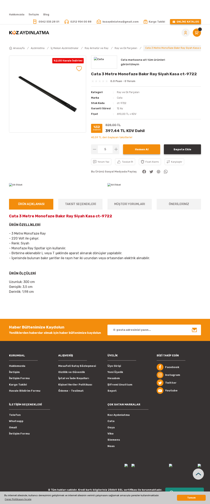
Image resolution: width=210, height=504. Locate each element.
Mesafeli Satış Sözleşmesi (77, 365)
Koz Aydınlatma (118, 414)
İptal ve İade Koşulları (73, 378)
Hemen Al (141, 149)
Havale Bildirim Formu (24, 390)
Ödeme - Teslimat (71, 390)
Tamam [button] (191, 497)
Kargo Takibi (18, 384)
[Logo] (29, 33)
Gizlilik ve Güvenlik (71, 372)
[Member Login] (185, 33)
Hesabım (113, 378)
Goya (111, 427)
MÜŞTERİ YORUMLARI (129, 204)
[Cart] (197, 33)
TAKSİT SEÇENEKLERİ (80, 204)
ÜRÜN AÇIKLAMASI (31, 204)
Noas (111, 446)
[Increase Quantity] (116, 149)
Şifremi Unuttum (119, 384)
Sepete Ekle (182, 149)
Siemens (113, 439)
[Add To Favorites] (79, 68)
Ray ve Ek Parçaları (128, 92)
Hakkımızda (17, 365)
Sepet (112, 390)
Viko (110, 433)
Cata (119, 97)
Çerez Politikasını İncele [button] (18, 499)
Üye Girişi (114, 365)
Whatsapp (16, 421)
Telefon (15, 414)
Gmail (13, 427)
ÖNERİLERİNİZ (179, 204)
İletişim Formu (19, 378)
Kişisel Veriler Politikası (75, 384)
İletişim (14, 372)
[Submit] (194, 330)
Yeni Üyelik (115, 372)
